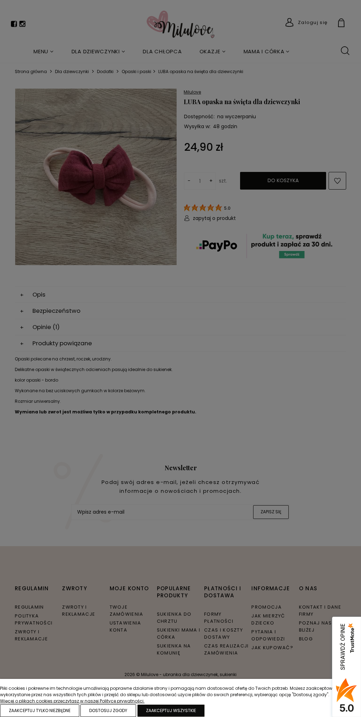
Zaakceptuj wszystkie (171, 710)
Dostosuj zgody (108, 710)
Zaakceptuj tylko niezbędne (40, 710)
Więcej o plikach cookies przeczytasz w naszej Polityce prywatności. (72, 701)
